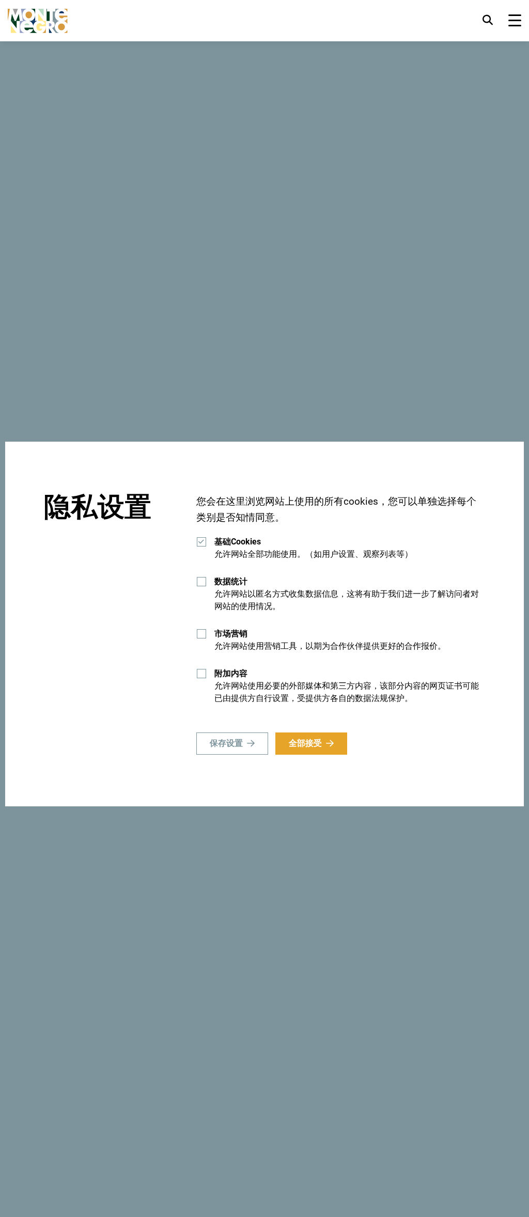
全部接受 (305, 743)
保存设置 (226, 743)
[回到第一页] (38, 21)
